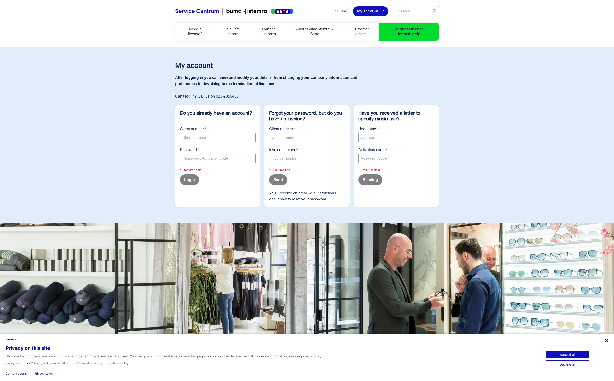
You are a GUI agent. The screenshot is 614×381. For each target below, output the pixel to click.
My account (368, 11)
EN (343, 11)
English (10, 339)
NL (337, 11)
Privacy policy (43, 373)
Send (278, 180)
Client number (193, 129)
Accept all (567, 354)
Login (189, 180)
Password (189, 150)
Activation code (372, 150)
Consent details (16, 373)
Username (368, 129)
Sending (370, 180)
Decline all (567, 364)
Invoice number (283, 150)
